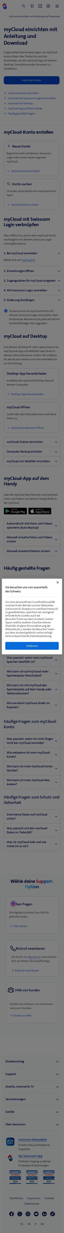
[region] (32, 616)
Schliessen (32, 646)
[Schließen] (57, 582)
